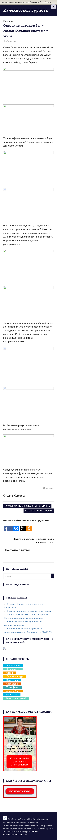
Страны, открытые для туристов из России (29, 611)
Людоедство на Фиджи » (38, 510)
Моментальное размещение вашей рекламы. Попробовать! (26, 2)
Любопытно (9, 41)
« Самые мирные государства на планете (27, 506)
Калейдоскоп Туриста (25, 10)
